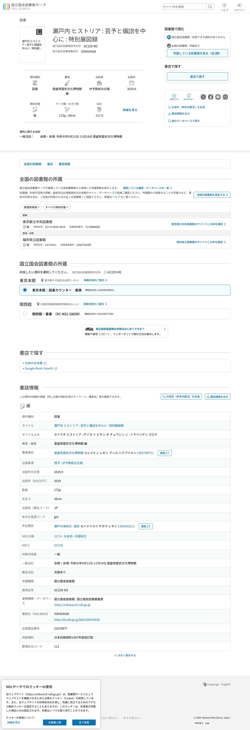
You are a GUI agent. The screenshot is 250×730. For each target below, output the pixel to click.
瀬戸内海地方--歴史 (67, 526)
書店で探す (197, 76)
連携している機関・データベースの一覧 (146, 188)
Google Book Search (39, 368)
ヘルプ (224, 10)
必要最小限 (54, 722)
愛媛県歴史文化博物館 (68, 452)
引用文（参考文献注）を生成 (188, 107)
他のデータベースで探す (186, 121)
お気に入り (174, 99)
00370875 (145, 452)
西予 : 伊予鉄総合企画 (68, 463)
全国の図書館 (32, 164)
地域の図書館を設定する (211, 194)
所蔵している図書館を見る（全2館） (197, 53)
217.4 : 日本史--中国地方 (70, 536)
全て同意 (84, 722)
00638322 (126, 526)
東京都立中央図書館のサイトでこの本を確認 (197, 224)
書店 (50, 164)
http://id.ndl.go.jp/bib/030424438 (77, 619)
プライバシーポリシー (106, 718)
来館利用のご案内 (94, 280)
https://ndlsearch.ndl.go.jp (72, 604)
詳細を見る (130, 110)
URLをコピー (188, 99)
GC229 (58, 545)
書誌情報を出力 (181, 113)
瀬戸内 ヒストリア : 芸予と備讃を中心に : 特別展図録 (89, 425)
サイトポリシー (132, 718)
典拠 (162, 453)
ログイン (240, 10)
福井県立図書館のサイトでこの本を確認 (200, 242)
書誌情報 (64, 164)
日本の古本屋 (34, 363)
